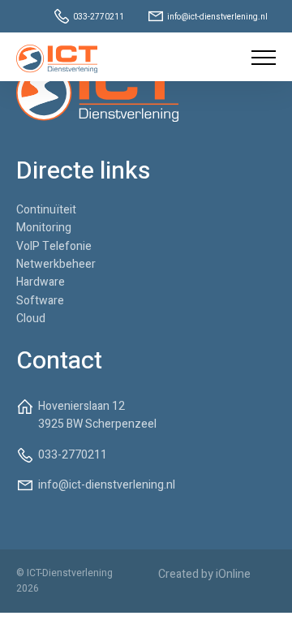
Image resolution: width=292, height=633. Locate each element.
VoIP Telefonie (54, 246)
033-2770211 (98, 17)
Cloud (30, 318)
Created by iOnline (204, 574)
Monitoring (43, 227)
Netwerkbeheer (56, 264)
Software (40, 300)
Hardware (40, 282)
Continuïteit (46, 209)
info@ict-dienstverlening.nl (217, 17)
